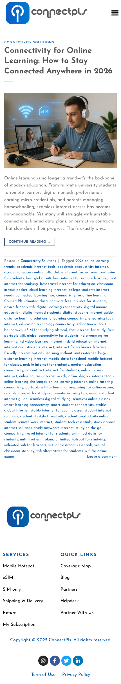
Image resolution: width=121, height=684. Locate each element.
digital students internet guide (88, 312)
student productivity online (87, 416)
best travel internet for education (67, 284)
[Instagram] (43, 661)
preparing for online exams (91, 387)
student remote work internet (28, 422)
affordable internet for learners (72, 272)
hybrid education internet (85, 341)
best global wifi (38, 278)
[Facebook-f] (55, 661)
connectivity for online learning (81, 295)
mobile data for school (67, 359)
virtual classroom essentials (70, 445)
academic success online (24, 272)
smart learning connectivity (26, 405)
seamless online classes (91, 399)
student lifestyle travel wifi (41, 416)
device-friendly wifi (19, 307)
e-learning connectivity (68, 318)
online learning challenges (25, 382)
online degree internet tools (91, 376)
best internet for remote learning (80, 278)
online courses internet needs (42, 376)
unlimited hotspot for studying (80, 439)
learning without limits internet (71, 353)
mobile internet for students (46, 364)
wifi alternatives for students (59, 451)
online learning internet (68, 382)
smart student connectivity (72, 405)
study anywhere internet (54, 428)
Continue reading (30, 242)
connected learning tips (35, 295)
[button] (115, 13)
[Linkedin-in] (78, 661)
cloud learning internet (48, 290)
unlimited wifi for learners (25, 445)
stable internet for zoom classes (57, 410)
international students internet (29, 347)
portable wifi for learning (46, 387)
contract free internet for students (78, 301)
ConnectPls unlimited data (26, 301)
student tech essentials (72, 422)
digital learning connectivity (59, 307)
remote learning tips (70, 393)
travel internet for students (47, 433)
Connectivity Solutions (29, 42)
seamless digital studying (50, 399)
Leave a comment (102, 456)
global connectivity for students (53, 336)
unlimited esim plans (36, 439)
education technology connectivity (47, 324)
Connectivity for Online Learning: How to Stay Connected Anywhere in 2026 (58, 61)
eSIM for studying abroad (45, 330)
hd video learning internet (41, 341)
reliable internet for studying (27, 393)
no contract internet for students (52, 370)
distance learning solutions (26, 318)
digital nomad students (42, 312)
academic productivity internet (82, 267)
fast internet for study (87, 330)
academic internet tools (36, 267)
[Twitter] (66, 661)
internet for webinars (73, 347)
